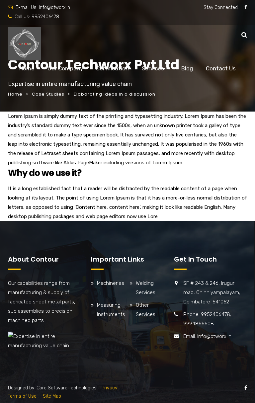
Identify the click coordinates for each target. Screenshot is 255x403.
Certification (112, 68)
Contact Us (221, 68)
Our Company (65, 68)
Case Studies (48, 94)
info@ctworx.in (54, 7)
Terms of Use (22, 396)
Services (153, 68)
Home (27, 68)
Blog (187, 68)
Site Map (52, 396)
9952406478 (45, 17)
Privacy (109, 388)
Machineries (110, 283)
